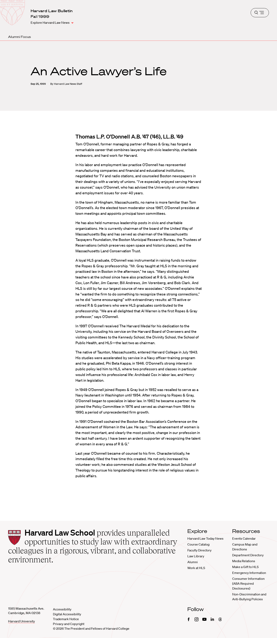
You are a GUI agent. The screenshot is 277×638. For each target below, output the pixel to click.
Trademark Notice (66, 619)
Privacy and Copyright (68, 624)
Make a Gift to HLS (245, 567)
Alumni (192, 562)
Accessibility (62, 609)
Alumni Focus (19, 37)
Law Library (195, 556)
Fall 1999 (40, 16)
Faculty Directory (199, 550)
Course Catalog (198, 544)
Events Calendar (244, 538)
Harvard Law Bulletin (52, 11)
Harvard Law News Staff (68, 84)
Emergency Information (249, 573)
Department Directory (248, 555)
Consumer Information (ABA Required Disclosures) (248, 583)
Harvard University (21, 621)
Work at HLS (196, 568)
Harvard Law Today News (205, 538)
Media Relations (243, 561)
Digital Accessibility (67, 614)
